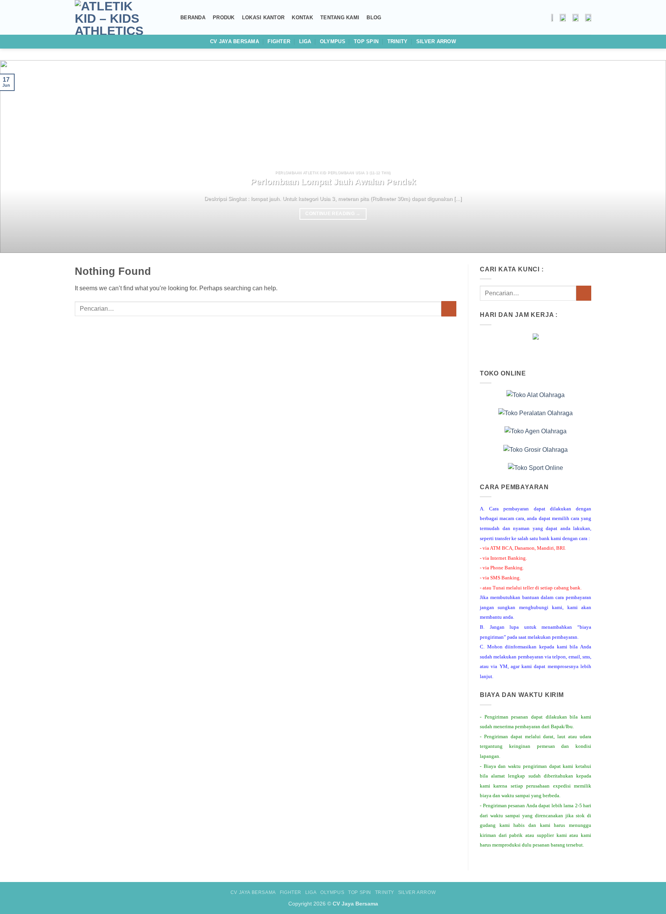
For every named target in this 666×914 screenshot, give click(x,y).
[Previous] (23, 156)
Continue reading (332, 213)
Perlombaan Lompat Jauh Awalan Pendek (333, 182)
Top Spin (366, 41)
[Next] (643, 156)
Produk (224, 17)
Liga (305, 41)
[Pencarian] (170, 17)
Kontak (302, 17)
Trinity (397, 41)
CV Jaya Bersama (234, 41)
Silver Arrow (436, 41)
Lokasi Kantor (263, 17)
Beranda (192, 17)
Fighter (278, 41)
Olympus (332, 41)
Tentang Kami (339, 17)
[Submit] (448, 308)
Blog (374, 17)
